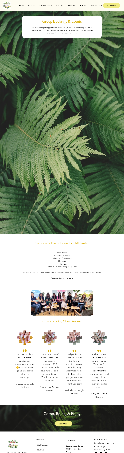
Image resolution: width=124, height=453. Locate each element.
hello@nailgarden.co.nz (104, 443)
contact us (60, 278)
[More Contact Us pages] (101, 5)
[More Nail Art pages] (64, 5)
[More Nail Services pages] (51, 5)
